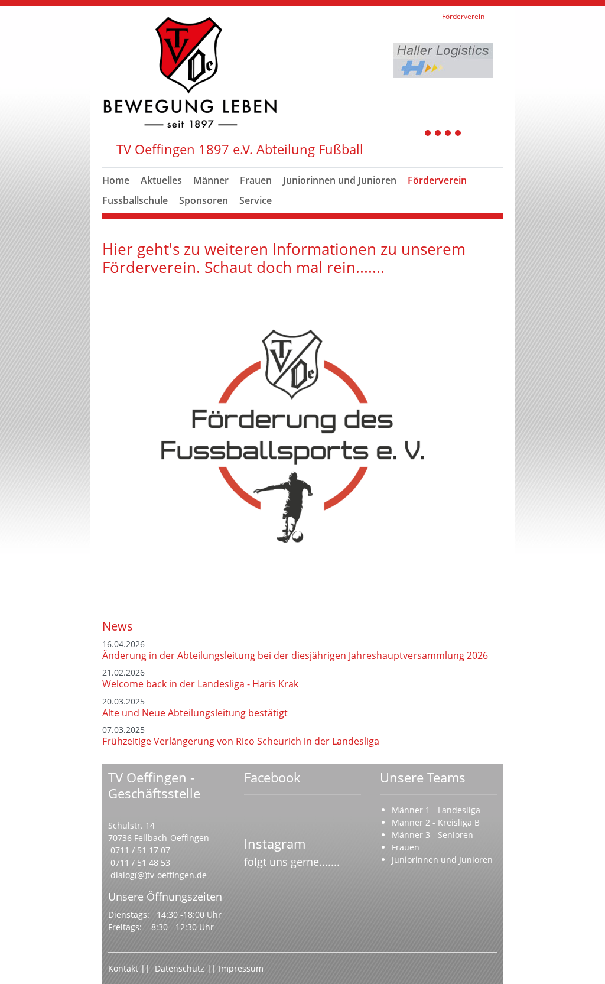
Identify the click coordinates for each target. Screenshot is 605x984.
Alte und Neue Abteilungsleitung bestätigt (195, 712)
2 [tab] (438, 134)
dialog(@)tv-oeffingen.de (158, 875)
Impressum (241, 968)
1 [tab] (428, 134)
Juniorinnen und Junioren (339, 180)
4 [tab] (458, 134)
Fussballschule (135, 200)
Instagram (274, 843)
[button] (211, 194)
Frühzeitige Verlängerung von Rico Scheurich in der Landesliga (240, 741)
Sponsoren (203, 200)
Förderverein (437, 180)
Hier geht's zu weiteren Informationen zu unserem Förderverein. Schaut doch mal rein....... (284, 258)
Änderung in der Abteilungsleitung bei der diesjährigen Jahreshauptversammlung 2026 (295, 655)
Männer (211, 180)
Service (255, 200)
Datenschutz (181, 968)
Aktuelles (161, 180)
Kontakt (123, 968)
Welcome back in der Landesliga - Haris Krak (200, 683)
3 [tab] (448, 134)
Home (115, 180)
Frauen (256, 180)
